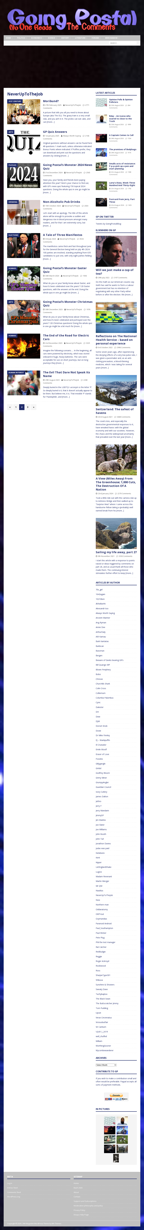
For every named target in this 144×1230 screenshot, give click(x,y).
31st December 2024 (53, 172)
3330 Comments (125, 556)
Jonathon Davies (103, 843)
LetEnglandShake (103, 867)
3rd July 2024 (50, 239)
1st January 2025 (52, 135)
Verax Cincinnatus (104, 1017)
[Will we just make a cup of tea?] (116, 251)
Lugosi (99, 871)
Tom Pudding (102, 1008)
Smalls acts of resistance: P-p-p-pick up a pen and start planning (122, 166)
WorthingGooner (103, 1045)
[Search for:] (123, 43)
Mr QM (99, 886)
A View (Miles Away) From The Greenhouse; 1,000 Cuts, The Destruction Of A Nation (116, 484)
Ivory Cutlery (101, 791)
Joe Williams (101, 829)
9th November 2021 (106, 556)
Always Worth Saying (72, 135)
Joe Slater (100, 824)
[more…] (51, 122)
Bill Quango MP (103, 664)
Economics (36, 38)
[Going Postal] (72, 33)
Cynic (98, 702)
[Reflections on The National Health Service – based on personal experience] (116, 317)
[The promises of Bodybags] (101, 152)
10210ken (100, 599)
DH (97, 711)
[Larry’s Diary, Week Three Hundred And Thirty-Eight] (101, 186)
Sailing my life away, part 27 (116, 552)
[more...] (128, 294)
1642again (100, 594)
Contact (77, 1196)
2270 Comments (124, 493)
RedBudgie (101, 951)
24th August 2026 (117, 138)
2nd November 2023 (53, 343)
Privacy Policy (79, 1210)
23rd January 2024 (105, 493)
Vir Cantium (101, 1027)
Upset (98, 1012)
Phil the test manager (105, 942)
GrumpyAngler (102, 782)
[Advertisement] (72, 66)
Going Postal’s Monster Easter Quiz (65, 270)
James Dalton (102, 796)
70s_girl (99, 589)
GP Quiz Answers (55, 132)
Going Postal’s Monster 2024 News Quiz (67, 166)
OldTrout (100, 914)
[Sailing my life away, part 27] (116, 533)
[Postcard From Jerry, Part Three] (101, 202)
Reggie (99, 956)
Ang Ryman (101, 622)
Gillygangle (100, 763)
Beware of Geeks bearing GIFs (109, 660)
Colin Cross (101, 688)
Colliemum (100, 693)
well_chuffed (101, 1036)
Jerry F (99, 806)
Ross (98, 970)
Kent (98, 857)
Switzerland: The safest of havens (115, 411)
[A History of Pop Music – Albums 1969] (116, 1158)
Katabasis (100, 853)
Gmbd (98, 768)
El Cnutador (101, 744)
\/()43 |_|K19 (102, 1031)
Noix (98, 900)
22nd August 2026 (117, 205)
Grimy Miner (101, 777)
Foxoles (99, 759)
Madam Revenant (104, 876)
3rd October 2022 (105, 347)
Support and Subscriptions (85, 1201)
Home (8, 38)
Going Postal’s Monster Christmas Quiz (68, 303)
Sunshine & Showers (105, 984)
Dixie (98, 716)
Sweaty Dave (102, 989)
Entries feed (12, 1187)
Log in (9, 1183)
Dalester (100, 707)
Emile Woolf (101, 749)
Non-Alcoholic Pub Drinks (61, 202)
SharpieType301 (103, 975)
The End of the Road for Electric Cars (66, 337)
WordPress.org (13, 1196)
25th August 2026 (117, 105)
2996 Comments (123, 347)
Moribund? (51, 101)
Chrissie (99, 679)
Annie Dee (100, 627)
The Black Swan (103, 998)
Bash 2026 (78, 1187)
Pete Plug (100, 937)
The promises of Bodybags (122, 149)
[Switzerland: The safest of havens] (116, 390)
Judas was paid (102, 848)
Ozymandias (101, 918)
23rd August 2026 (117, 172)
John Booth (101, 834)
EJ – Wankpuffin (103, 740)
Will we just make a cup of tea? (114, 271)
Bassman (100, 650)
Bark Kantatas (102, 641)
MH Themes (56, 1223)
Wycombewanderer (104, 1050)
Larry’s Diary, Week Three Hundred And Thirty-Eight (122, 184)
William (99, 1041)
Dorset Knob (101, 726)
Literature (80, 38)
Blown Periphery (103, 669)
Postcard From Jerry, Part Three (122, 200)
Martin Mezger (102, 881)
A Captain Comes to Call (121, 135)
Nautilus (99, 890)
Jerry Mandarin (102, 810)
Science (51, 38)
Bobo (98, 674)
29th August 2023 (52, 380)
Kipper (99, 862)
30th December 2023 (54, 309)
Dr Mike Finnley (103, 735)
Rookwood (101, 965)
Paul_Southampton (104, 928)
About (76, 1192)
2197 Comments (120, 277)
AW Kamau (101, 636)
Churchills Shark (103, 683)
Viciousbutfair (102, 1022)
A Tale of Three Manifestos (62, 235)
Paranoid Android (104, 923)
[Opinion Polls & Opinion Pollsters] (101, 102)
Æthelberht (101, 603)
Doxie (98, 730)
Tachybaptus (101, 994)
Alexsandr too (102, 608)
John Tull (100, 839)
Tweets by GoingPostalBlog (108, 223)
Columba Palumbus (104, 697)
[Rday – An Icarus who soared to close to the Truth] (101, 119)
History (65, 38)
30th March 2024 (52, 275)
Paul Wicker (101, 933)
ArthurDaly (100, 632)
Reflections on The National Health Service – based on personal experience (116, 339)
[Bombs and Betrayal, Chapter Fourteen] (122, 1149)
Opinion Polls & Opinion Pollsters (121, 100)
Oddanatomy (102, 909)
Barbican (100, 646)
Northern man (102, 904)
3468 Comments (123, 417)
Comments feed (14, 1192)
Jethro (98, 801)
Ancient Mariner (103, 617)
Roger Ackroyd (102, 961)
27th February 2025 (53, 105)
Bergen (99, 655)
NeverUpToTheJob (73, 105)
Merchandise (111, 38)
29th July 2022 (103, 277)
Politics (21, 38)
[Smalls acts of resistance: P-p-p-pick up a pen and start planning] (101, 166)
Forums (95, 38)
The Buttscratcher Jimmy (107, 1003)
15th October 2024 (53, 205)
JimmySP (100, 815)
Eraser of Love (102, 754)
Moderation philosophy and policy (88, 1205)
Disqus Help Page (81, 1214)
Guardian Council (103, 787)
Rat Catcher (101, 947)
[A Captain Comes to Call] (101, 138)
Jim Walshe (101, 820)
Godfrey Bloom (103, 773)
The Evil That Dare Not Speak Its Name (66, 374)
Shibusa (99, 980)
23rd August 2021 (105, 417)
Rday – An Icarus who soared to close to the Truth (120, 118)
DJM (98, 721)
